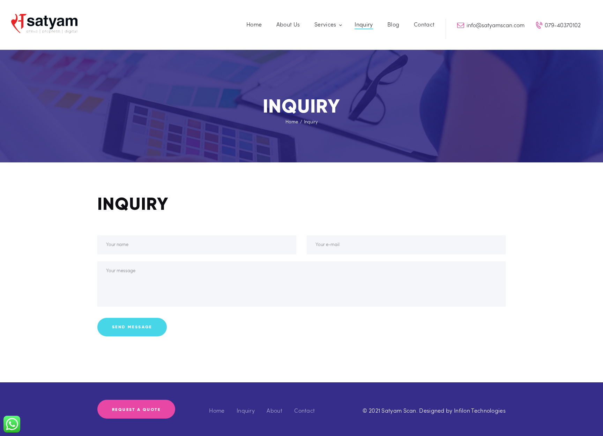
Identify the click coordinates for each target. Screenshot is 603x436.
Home (291, 121)
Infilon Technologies (480, 410)
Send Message (132, 326)
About (274, 410)
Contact (304, 410)
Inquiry (246, 410)
